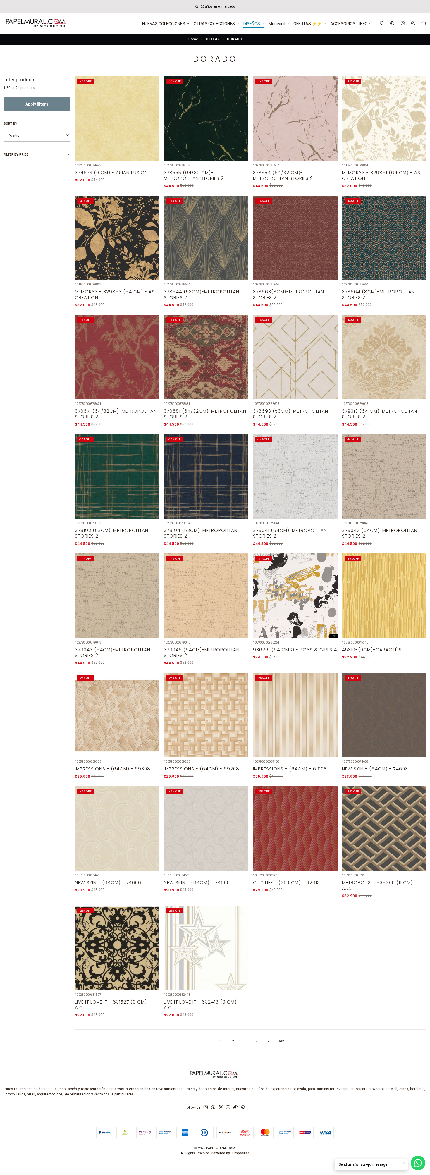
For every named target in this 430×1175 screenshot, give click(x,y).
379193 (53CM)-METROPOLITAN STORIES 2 (111, 533)
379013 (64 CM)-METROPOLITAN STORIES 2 (379, 414)
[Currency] (402, 23)
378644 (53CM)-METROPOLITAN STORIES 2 (201, 294)
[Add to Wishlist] (152, 112)
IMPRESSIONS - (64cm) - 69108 (290, 769)
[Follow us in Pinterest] (242, 1107)
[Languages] (392, 23)
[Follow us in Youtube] (228, 1107)
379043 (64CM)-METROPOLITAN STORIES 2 (112, 652)
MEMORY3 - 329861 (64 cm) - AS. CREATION (382, 175)
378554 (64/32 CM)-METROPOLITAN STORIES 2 (283, 175)
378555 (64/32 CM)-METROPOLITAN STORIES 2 (194, 175)
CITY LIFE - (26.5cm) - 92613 (286, 883)
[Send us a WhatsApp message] (418, 1163)
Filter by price (16, 154)
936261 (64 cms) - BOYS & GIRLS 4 (295, 650)
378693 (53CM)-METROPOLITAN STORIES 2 (290, 414)
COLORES (212, 39)
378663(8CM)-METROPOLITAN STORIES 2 (288, 294)
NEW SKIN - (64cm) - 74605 (197, 883)
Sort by (10, 123)
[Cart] (423, 24)
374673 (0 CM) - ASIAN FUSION (111, 173)
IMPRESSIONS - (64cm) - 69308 (112, 769)
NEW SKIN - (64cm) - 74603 (375, 769)
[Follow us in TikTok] (235, 1107)
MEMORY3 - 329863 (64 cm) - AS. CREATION (115, 294)
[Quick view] (152, 125)
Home (193, 39)
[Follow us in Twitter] (220, 1107)
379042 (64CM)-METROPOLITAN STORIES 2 (379, 533)
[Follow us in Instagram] (205, 1107)
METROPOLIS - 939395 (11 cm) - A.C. (379, 885)
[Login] (413, 23)
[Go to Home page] (35, 23)
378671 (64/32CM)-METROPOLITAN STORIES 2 (116, 414)
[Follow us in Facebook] (213, 1107)
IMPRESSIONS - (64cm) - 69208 (201, 769)
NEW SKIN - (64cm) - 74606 (108, 883)
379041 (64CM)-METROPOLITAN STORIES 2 (290, 533)
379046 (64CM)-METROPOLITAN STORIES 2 (202, 652)
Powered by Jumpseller (230, 1153)
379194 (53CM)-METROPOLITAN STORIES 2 (201, 533)
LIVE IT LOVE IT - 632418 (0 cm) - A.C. (202, 1005)
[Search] (382, 23)
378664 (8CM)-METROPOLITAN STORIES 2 (378, 294)
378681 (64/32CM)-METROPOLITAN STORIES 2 (205, 414)
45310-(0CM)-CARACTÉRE (372, 650)
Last (280, 1041)
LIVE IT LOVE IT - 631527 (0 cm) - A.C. (113, 1005)
